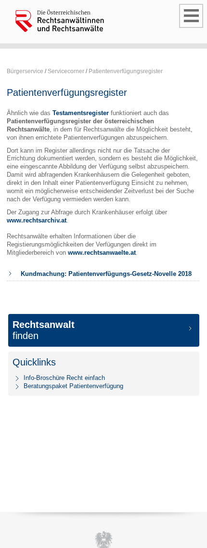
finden (44, 330)
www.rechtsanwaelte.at (102, 252)
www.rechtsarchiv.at (36, 220)
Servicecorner (66, 71)
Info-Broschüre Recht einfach (64, 377)
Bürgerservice (25, 71)
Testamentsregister (80, 113)
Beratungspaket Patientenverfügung (73, 386)
